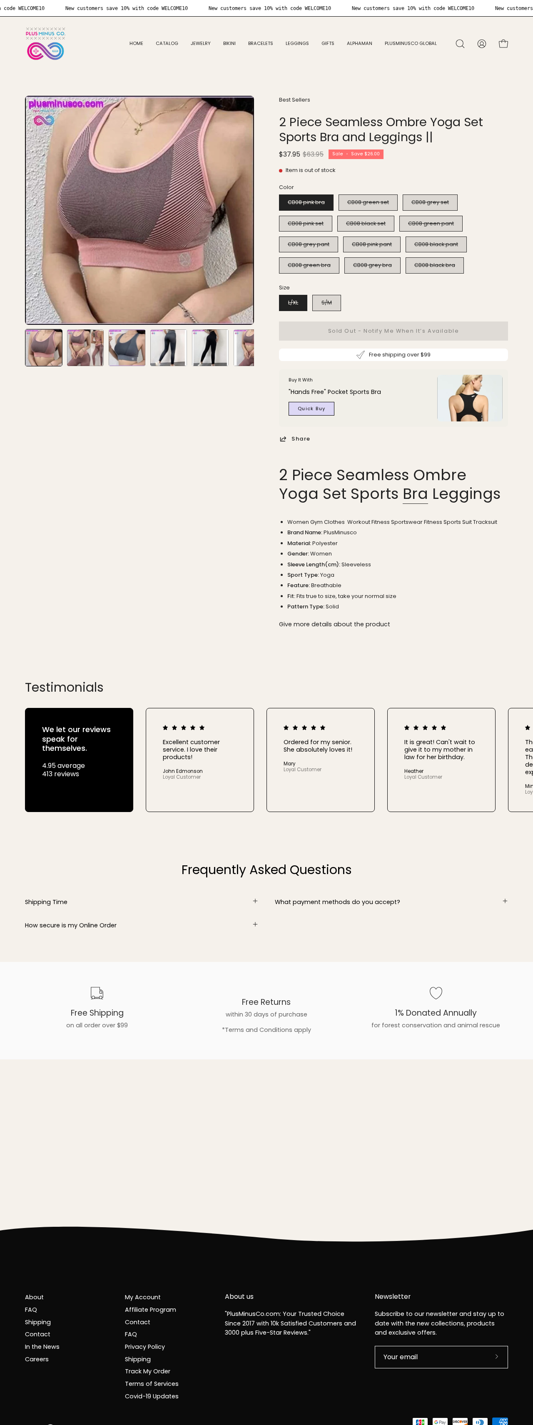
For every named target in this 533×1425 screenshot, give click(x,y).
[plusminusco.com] (46, 44)
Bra (415, 493)
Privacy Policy (145, 1346)
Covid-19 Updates (152, 1396)
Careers (37, 1359)
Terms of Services (152, 1383)
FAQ (31, 1309)
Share (301, 438)
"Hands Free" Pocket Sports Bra (335, 392)
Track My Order (147, 1371)
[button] (200, 44)
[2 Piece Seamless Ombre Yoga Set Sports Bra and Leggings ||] (43, 347)
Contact (37, 1334)
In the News (42, 1346)
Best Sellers (294, 99)
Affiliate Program (150, 1309)
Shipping (38, 1322)
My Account (143, 1297)
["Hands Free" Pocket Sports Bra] (470, 398)
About (34, 1297)
